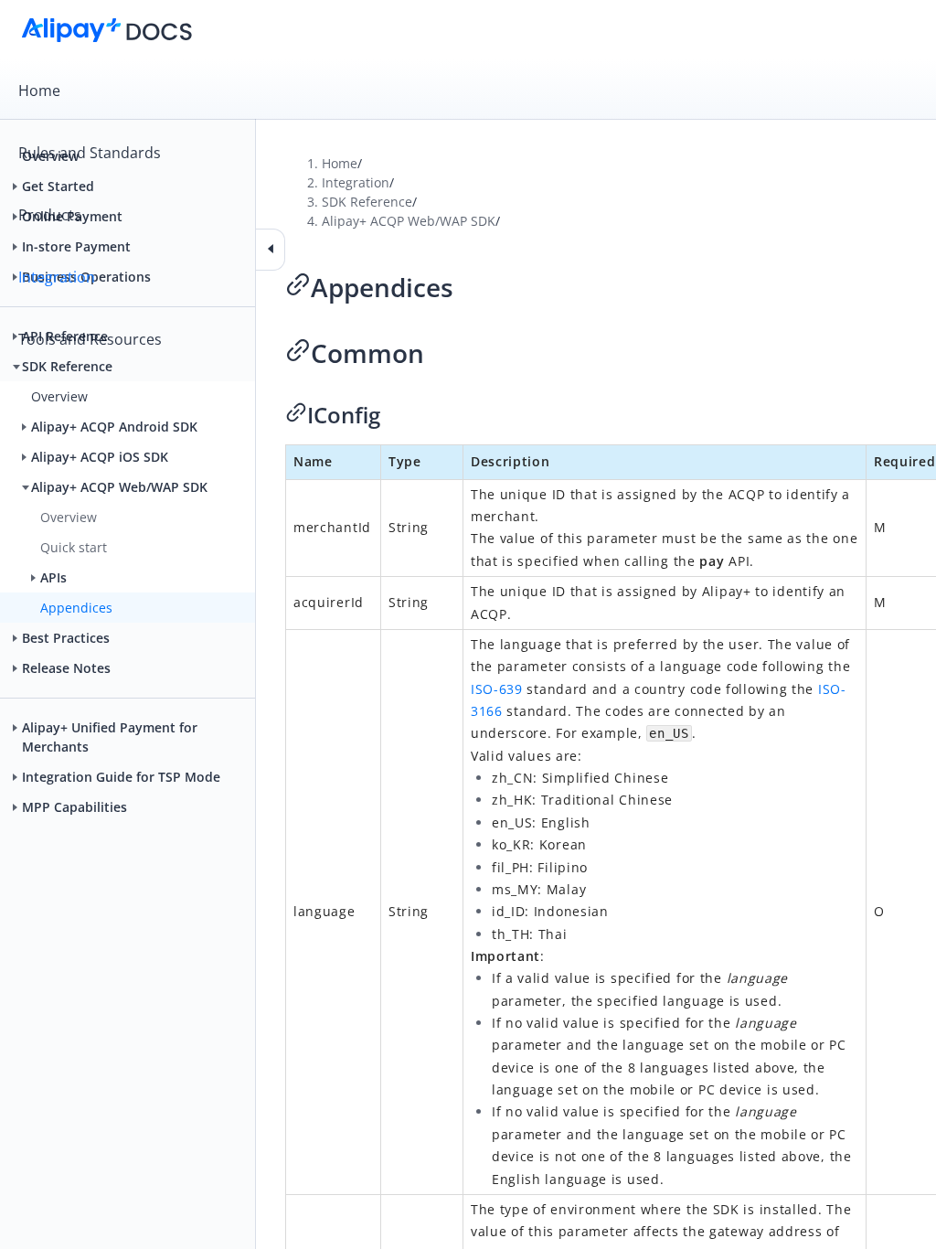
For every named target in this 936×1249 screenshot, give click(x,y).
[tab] (468, 90)
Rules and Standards (89, 153)
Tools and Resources (90, 339)
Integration (56, 277)
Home (39, 90)
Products (49, 215)
